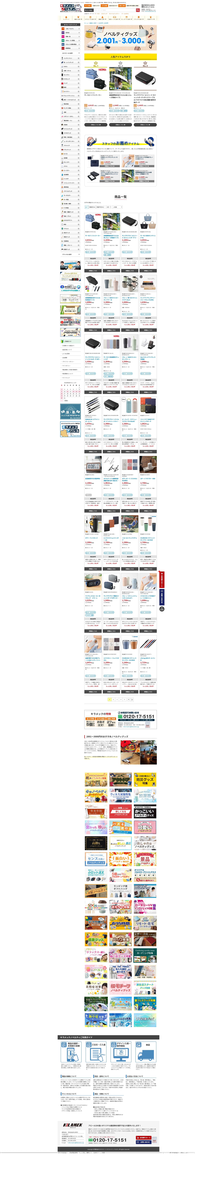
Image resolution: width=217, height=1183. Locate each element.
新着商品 (68, 48)
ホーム (86, 23)
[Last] (132, 700)
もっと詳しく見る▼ (93, 265)
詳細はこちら (93, 271)
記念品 (67, 32)
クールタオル (125, 14)
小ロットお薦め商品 (71, 44)
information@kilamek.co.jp (150, 11)
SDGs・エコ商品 (70, 40)
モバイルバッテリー (114, 14)
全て (86, 207)
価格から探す (93, 23)
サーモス (97, 14)
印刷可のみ (92, 207)
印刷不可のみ (100, 207)
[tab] (78, 18)
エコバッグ (104, 14)
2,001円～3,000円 (103, 23)
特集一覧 (68, 36)
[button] (78, 18)
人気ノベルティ (70, 29)
